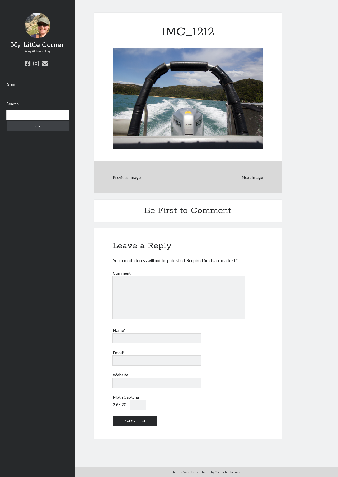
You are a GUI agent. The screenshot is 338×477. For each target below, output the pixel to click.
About (12, 84)
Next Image (252, 177)
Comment (122, 273)
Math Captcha (126, 396)
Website (120, 374)
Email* (119, 352)
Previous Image (127, 177)
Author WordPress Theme (191, 472)
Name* (119, 330)
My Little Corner (37, 45)
